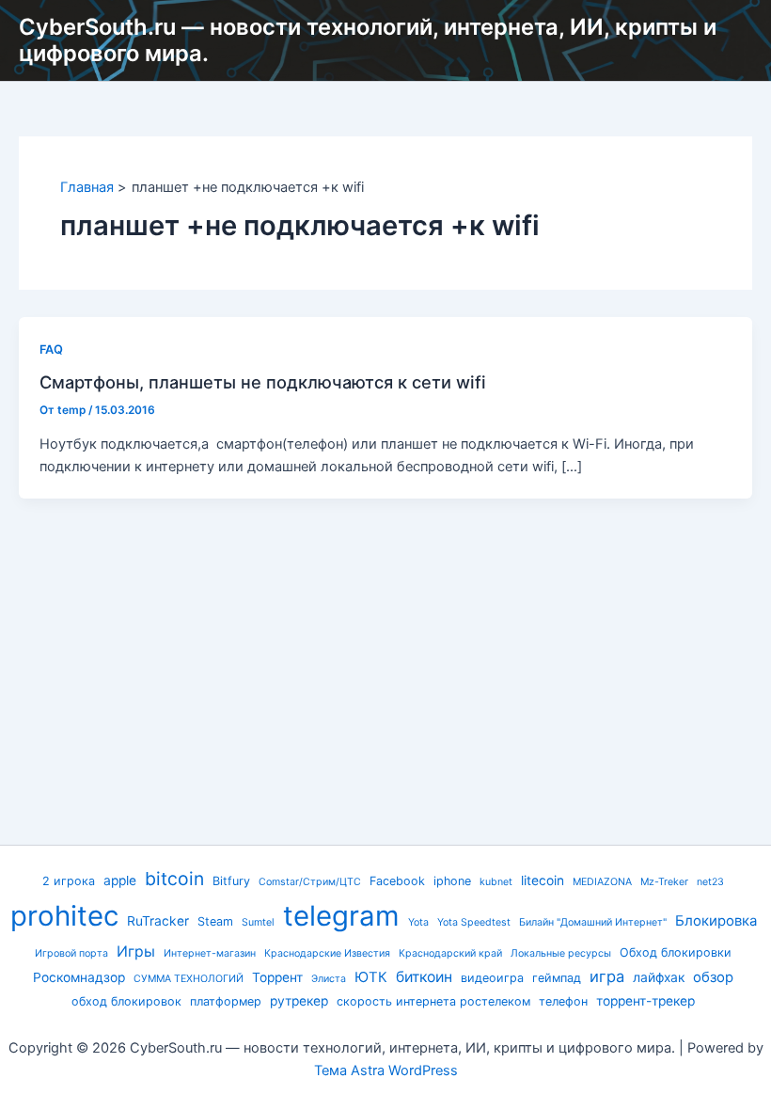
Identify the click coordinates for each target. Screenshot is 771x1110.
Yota (418, 922)
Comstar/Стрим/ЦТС (310, 882)
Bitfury (231, 881)
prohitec (64, 915)
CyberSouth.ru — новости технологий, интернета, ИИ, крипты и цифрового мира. (367, 40)
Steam (215, 921)
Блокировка (716, 920)
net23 (710, 882)
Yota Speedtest (474, 922)
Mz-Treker (664, 882)
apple (119, 880)
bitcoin (174, 878)
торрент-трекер (645, 1000)
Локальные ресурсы (561, 953)
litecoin (542, 880)
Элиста (328, 979)
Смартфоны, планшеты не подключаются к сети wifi (262, 382)
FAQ (51, 349)
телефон (563, 1001)
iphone (452, 881)
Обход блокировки (676, 952)
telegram (341, 915)
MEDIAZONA (602, 882)
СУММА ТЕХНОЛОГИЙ (189, 979)
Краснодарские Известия (327, 953)
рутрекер (299, 1000)
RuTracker (158, 920)
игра (607, 976)
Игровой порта (71, 953)
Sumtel (258, 922)
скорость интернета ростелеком (433, 1001)
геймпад (556, 978)
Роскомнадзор (79, 977)
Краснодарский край (450, 953)
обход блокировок (126, 1001)
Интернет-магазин (210, 953)
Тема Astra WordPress (386, 1070)
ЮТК (370, 977)
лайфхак (658, 977)
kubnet (496, 882)
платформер (225, 1001)
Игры (136, 951)
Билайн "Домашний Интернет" (593, 922)
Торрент (277, 977)
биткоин (424, 977)
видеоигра (492, 978)
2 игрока (68, 881)
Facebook (397, 881)
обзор (713, 977)
